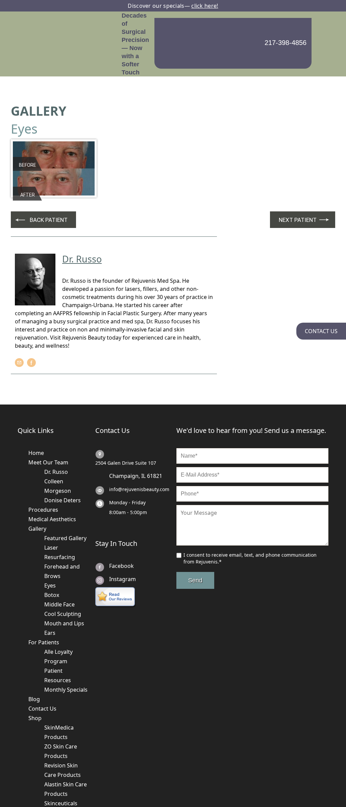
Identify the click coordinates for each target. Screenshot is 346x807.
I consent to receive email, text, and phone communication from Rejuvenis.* (250, 523)
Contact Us (42, 674)
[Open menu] (323, 26)
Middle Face (59, 570)
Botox (51, 560)
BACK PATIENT (49, 185)
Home (36, 418)
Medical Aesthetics (52, 484)
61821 (154, 441)
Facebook (121, 531)
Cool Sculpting (62, 579)
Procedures (43, 475)
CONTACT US (321, 331)
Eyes (50, 551)
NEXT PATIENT (298, 185)
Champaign (124, 441)
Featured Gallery (65, 503)
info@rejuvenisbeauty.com (139, 455)
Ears (49, 598)
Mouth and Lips (64, 589)
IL (143, 441)
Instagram (122, 544)
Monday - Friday (127, 468)
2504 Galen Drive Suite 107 (125, 428)
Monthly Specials (66, 655)
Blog (34, 664)
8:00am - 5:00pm (128, 478)
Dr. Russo (56, 437)
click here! (204, 5)
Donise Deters (62, 465)
